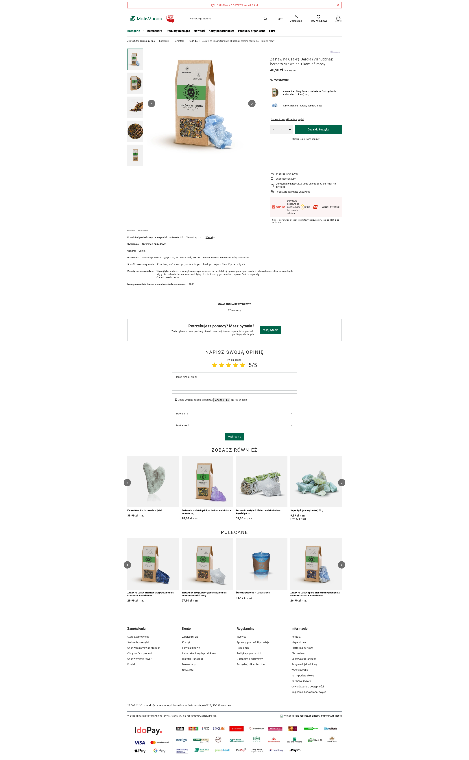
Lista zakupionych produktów (199, 653)
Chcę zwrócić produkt (139, 653)
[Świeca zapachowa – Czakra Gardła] (261, 564)
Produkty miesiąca (178, 31)
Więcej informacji (331, 206)
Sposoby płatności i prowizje (253, 642)
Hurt (272, 31)
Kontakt (131, 664)
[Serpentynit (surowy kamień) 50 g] (316, 481)
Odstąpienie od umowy (250, 658)
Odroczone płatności (286, 183)
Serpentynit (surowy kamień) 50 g (306, 510)
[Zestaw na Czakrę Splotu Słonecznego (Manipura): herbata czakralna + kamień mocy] (316, 564)
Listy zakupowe (191, 647)
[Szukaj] (265, 18)
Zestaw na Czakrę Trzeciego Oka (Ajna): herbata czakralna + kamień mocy (150, 594)
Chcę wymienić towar (139, 658)
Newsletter (188, 670)
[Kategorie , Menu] (143, 31)
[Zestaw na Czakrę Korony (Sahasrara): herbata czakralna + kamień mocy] (207, 564)
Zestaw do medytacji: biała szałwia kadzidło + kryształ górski (258, 512)
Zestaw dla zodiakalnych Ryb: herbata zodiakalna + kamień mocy (206, 512)
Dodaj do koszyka (318, 129)
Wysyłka (241, 636)
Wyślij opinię (234, 436)
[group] (201, 103)
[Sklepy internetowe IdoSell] (311, 716)
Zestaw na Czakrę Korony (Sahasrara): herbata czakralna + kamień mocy (204, 594)
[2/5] (221, 365)
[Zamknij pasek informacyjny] (338, 5)
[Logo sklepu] (151, 18)
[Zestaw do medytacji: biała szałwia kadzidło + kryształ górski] (261, 481)
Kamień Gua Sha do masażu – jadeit (144, 510)
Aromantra (143, 230)
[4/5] (235, 365)
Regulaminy (245, 628)
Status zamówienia (138, 636)
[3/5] (228, 365)
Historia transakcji (192, 658)
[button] (151, 103)
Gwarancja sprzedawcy (154, 244)
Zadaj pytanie (270, 330)
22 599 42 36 (134, 705)
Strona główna (147, 41)
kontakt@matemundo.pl (157, 705)
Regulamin (243, 647)
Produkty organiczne (251, 31)
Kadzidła (193, 41)
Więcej (209, 237)
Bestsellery (154, 31)
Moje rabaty (189, 664)
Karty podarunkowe (221, 31)
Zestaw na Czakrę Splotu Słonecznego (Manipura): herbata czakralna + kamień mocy (315, 594)
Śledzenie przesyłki (138, 642)
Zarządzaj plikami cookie (251, 664)
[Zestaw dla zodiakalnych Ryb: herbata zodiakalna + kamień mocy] (207, 481)
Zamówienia (136, 628)
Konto (186, 628)
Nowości (199, 31)
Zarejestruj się (190, 636)
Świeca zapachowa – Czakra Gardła (253, 592)
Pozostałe (179, 41)
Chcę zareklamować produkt (143, 647)
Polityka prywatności (249, 653)
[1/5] (214, 365)
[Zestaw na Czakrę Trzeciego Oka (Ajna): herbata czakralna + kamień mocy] (153, 564)
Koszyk (186, 642)
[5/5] (242, 365)
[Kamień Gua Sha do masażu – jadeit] (153, 481)
